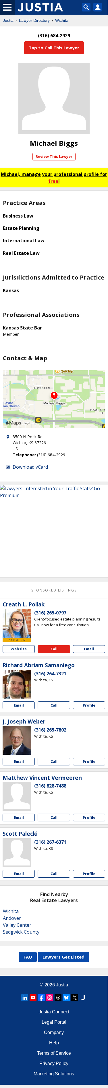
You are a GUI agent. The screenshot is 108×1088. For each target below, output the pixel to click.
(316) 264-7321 (50, 673)
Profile (89, 705)
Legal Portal (54, 1022)
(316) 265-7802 (50, 730)
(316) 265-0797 (50, 613)
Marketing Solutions (54, 1073)
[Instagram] (49, 997)
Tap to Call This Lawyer (54, 48)
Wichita (61, 20)
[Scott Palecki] (17, 852)
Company (54, 1032)
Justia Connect (54, 1011)
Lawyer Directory (34, 20)
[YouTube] (33, 997)
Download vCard (30, 467)
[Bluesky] (66, 997)
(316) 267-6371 (50, 842)
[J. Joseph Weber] (17, 740)
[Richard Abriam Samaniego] (17, 684)
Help (54, 1042)
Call (54, 648)
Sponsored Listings (54, 590)
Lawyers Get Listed (63, 957)
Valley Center (17, 925)
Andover (12, 918)
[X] (74, 997)
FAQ (28, 957)
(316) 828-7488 (50, 786)
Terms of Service (54, 1053)
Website (19, 648)
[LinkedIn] (24, 997)
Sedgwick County (21, 932)
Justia (8, 20)
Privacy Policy (53, 1063)
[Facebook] (41, 997)
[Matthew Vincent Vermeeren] (17, 796)
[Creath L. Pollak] (17, 623)
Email (89, 648)
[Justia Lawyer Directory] (83, 997)
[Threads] (58, 997)
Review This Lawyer (54, 156)
